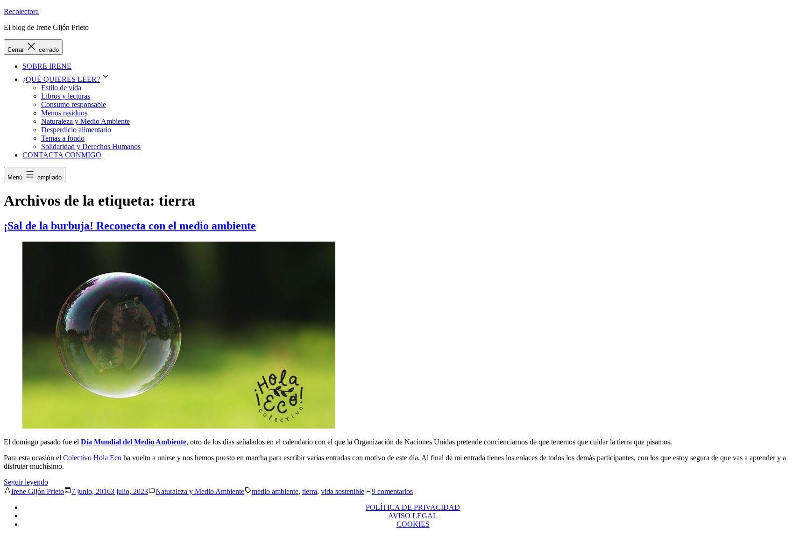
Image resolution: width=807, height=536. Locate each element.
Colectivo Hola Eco (92, 458)
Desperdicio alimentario (76, 130)
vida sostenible (342, 491)
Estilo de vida (61, 88)
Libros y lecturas (65, 96)
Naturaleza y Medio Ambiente (85, 121)
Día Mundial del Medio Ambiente (133, 442)
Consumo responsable (73, 104)
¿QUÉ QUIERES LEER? (61, 79)
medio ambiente (275, 491)
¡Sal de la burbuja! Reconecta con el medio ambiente (130, 226)
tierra (309, 491)
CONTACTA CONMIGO (61, 155)
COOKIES (413, 524)
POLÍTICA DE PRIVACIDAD (413, 507)
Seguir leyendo (26, 482)
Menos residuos (64, 113)
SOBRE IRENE (46, 66)
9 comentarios (392, 491)
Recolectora (21, 11)
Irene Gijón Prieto (37, 491)
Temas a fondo (63, 138)
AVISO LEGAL (413, 516)
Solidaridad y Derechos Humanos (91, 146)
